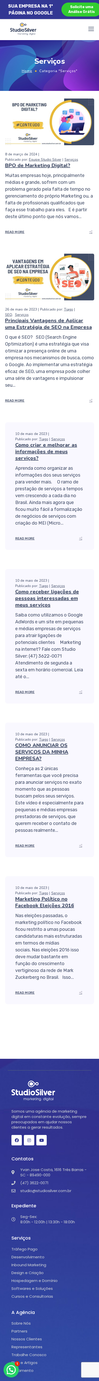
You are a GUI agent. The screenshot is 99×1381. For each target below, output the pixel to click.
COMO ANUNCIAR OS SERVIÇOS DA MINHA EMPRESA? (41, 752)
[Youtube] (41, 1140)
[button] (11, 1369)
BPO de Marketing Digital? (37, 165)
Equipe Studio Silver (45, 159)
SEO (8, 314)
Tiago (68, 309)
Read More (15, 232)
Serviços (71, 159)
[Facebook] (16, 1140)
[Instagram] (29, 1140)
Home (27, 71)
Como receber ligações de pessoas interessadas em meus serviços (47, 598)
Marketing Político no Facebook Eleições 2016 (44, 902)
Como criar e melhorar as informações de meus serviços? (46, 452)
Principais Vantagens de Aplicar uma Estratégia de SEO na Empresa (48, 324)
